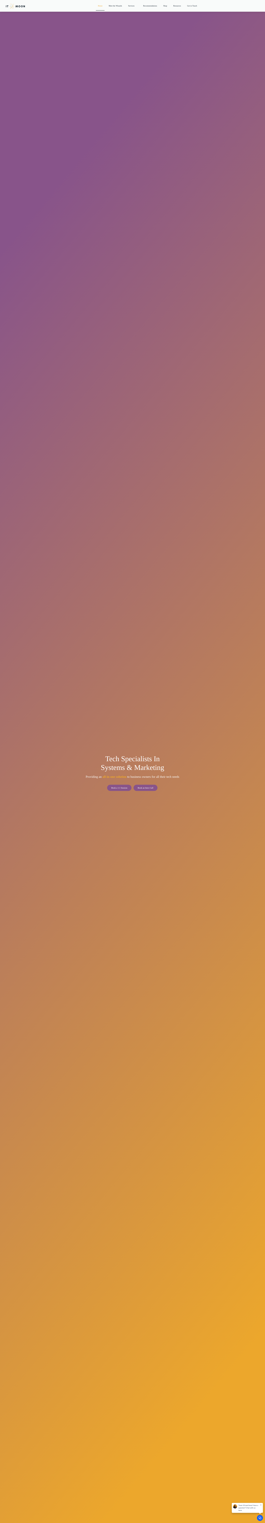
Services (131, 6)
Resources (177, 6)
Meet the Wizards (115, 6)
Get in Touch (192, 6)
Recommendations (150, 6)
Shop (165, 6)
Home (100, 6)
